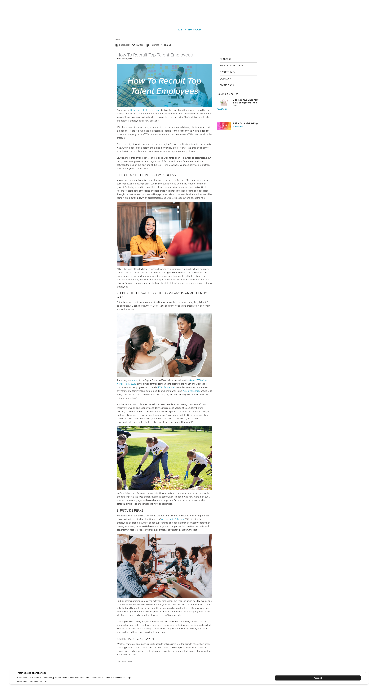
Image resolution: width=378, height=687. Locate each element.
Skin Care (225, 59)
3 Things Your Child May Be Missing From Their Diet (245, 102)
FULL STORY (222, 109)
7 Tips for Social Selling (245, 123)
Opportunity (227, 72)
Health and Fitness (231, 65)
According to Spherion (172, 519)
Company (225, 78)
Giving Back (227, 85)
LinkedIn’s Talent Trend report (145, 110)
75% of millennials (191, 390)
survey (135, 380)
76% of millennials (167, 387)
